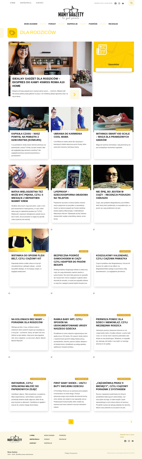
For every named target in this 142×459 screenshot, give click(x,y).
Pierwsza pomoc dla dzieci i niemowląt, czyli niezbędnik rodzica (112, 322)
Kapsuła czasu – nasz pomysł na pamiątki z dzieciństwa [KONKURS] (26, 136)
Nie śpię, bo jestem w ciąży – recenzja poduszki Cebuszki (113, 194)
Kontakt (39, 3)
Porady (52, 24)
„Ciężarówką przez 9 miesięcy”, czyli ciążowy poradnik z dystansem (112, 386)
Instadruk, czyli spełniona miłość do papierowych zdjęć (25, 386)
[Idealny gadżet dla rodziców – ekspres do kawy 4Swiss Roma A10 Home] (74, 94)
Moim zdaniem (30, 24)
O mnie (12, 3)
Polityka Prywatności (71, 453)
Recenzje (113, 24)
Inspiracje (72, 24)
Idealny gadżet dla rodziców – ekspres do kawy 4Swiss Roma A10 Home (38, 82)
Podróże (93, 24)
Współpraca (25, 3)
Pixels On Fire (127, 453)
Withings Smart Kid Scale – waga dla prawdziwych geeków (113, 136)
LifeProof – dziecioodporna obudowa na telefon (71, 194)
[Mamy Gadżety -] (71, 13)
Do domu (14, 44)
